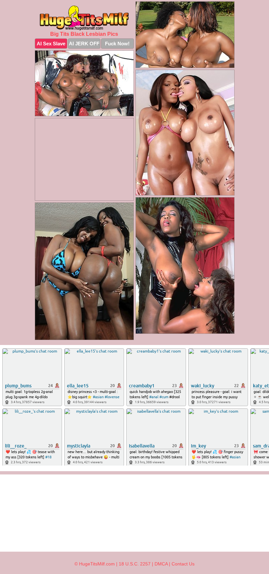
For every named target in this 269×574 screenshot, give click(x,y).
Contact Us (183, 563)
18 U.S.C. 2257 (135, 563)
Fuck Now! (117, 43)
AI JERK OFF (84, 43)
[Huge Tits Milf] (84, 17)
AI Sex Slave (51, 43)
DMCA (161, 563)
